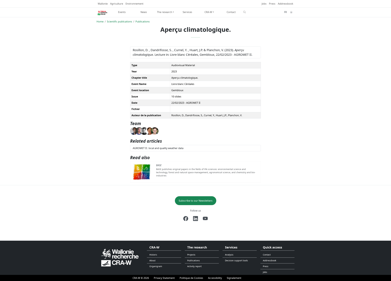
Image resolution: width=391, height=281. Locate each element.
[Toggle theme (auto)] (291, 12)
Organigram (155, 266)
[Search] (253, 12)
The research (164, 12)
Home (100, 21)
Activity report (194, 266)
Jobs (264, 3)
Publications (142, 21)
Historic (153, 254)
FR (285, 12)
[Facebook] (185, 218)
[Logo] (120, 257)
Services (187, 12)
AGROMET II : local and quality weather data (158, 148)
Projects (191, 254)
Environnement (134, 3)
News (144, 12)
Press (272, 3)
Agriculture (116, 3)
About (152, 260)
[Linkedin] (195, 218)
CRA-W (208, 12)
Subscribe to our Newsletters (195, 200)
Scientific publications (119, 21)
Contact (231, 12)
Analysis (229, 254)
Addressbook (285, 3)
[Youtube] (205, 218)
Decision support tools (236, 260)
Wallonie (103, 3)
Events (122, 12)
